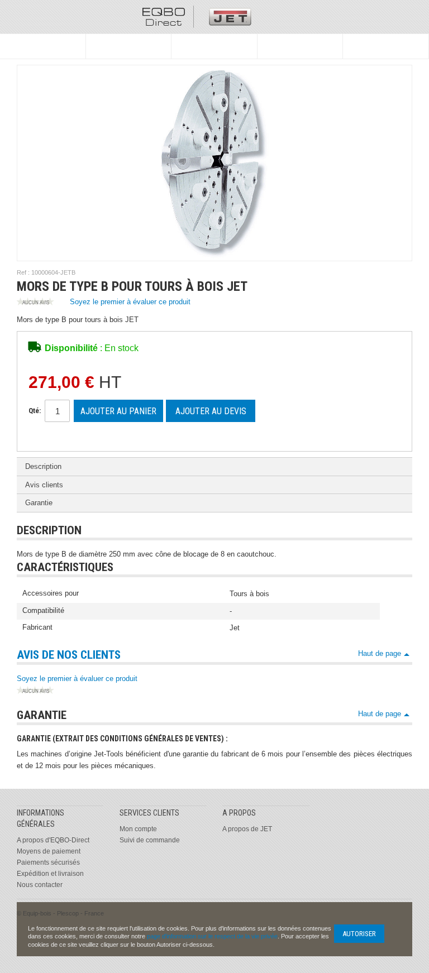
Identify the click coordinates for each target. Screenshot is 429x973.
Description (43, 466)
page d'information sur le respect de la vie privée (212, 936)
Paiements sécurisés (48, 862)
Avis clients (44, 485)
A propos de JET (247, 829)
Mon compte (138, 829)
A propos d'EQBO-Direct (53, 840)
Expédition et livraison (50, 874)
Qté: (34, 410)
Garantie (39, 503)
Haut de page (379, 653)
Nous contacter (40, 885)
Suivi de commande (150, 840)
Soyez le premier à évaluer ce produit (130, 302)
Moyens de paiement (48, 851)
